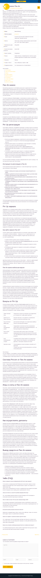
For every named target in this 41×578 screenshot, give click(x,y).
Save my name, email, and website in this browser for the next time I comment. (18, 563)
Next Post (37, 534)
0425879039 (21, 1)
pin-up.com (17, 34)
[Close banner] (39, 1)
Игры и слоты (7, 80)
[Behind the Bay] (5, 7)
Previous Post (4, 534)
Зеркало (6, 72)
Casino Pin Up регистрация (10, 71)
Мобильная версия (8, 75)
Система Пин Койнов (9, 78)
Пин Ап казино (8, 70)
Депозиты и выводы (9, 81)
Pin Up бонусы (8, 77)
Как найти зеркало (8, 74)
